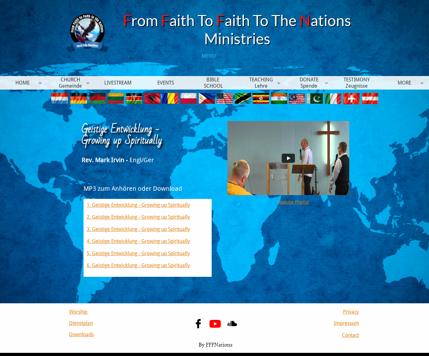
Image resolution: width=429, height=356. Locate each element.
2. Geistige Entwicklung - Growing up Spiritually (138, 217)
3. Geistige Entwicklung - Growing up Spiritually (138, 229)
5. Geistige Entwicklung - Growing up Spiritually (138, 253)
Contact (350, 335)
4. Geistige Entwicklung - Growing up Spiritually (138, 241)
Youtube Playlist (293, 202)
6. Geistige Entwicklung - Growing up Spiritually (138, 265)
